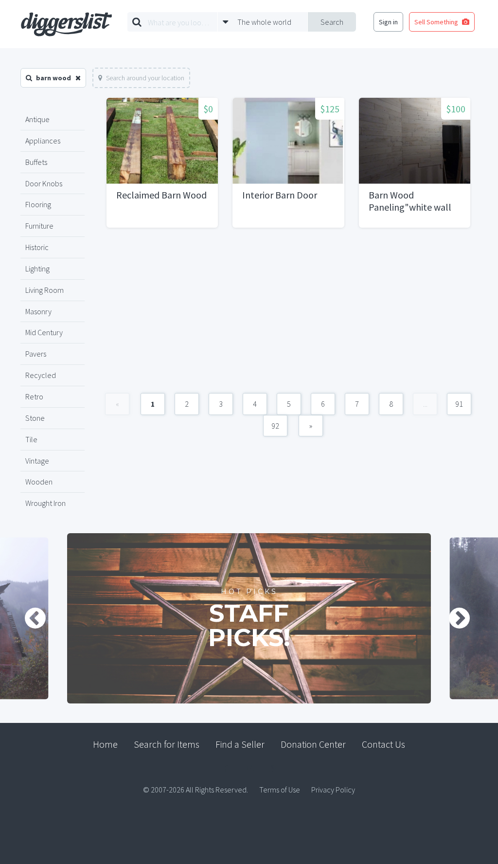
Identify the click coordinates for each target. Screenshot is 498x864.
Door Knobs (43, 183)
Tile (31, 439)
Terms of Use (279, 789)
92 (275, 426)
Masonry (38, 311)
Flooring (38, 204)
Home (105, 744)
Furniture (39, 226)
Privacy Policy (333, 789)
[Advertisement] (288, 315)
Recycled (40, 375)
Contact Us (383, 744)
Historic (37, 247)
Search (331, 22)
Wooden (39, 481)
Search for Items (166, 744)
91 (459, 404)
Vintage (37, 461)
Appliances (42, 140)
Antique (37, 119)
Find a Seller (240, 744)
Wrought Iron (45, 503)
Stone (35, 418)
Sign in (388, 22)
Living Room (44, 290)
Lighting (37, 268)
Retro (34, 396)
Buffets (36, 162)
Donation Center (313, 744)
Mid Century (44, 332)
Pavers (35, 354)
